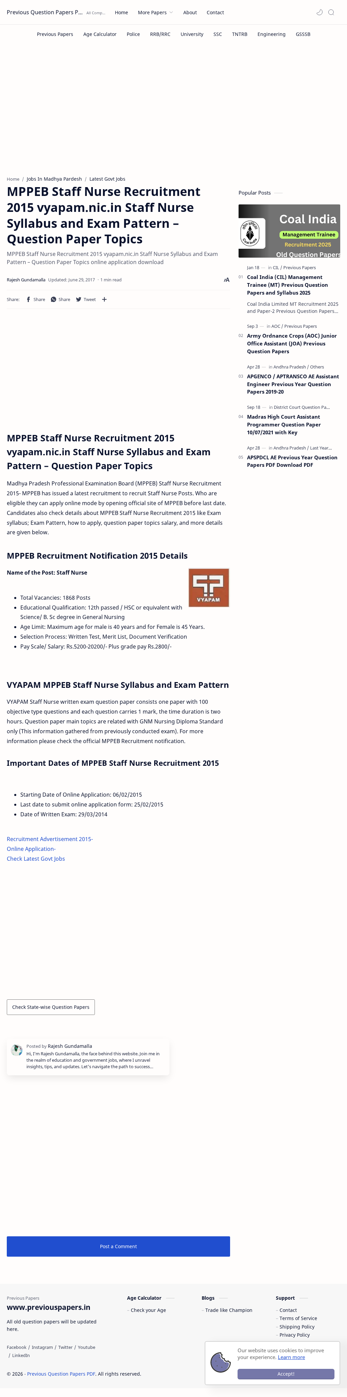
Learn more (291, 1357)
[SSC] (217, 34)
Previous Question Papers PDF (46, 12)
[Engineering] (272, 34)
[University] (192, 34)
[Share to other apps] (104, 299)
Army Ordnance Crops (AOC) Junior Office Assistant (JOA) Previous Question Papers (292, 343)
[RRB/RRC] (160, 34)
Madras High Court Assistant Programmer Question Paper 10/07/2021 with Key (284, 424)
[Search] (331, 12)
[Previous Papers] (55, 34)
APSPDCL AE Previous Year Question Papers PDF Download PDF (292, 461)
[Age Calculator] (100, 34)
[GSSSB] (303, 34)
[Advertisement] (173, 114)
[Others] (317, 367)
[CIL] (277, 267)
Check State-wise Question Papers (50, 1007)
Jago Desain (187, 1374)
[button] (319, 12)
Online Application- (31, 849)
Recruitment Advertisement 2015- (50, 839)
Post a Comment (118, 1246)
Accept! (286, 1374)
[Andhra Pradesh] (291, 367)
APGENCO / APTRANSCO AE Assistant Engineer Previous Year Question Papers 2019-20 (293, 384)
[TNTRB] (239, 34)
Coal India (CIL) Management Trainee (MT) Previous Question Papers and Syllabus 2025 (287, 285)
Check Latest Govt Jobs (36, 858)
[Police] (133, 34)
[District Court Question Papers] (304, 407)
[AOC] (277, 326)
